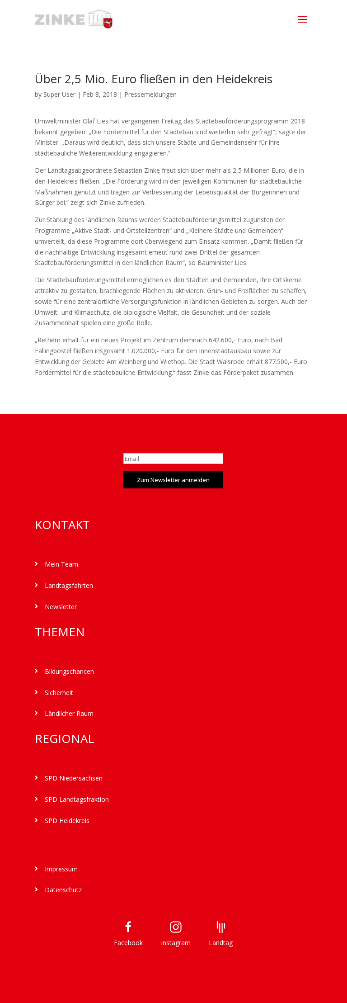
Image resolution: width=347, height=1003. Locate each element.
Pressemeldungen (150, 94)
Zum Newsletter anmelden (173, 480)
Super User (59, 94)
